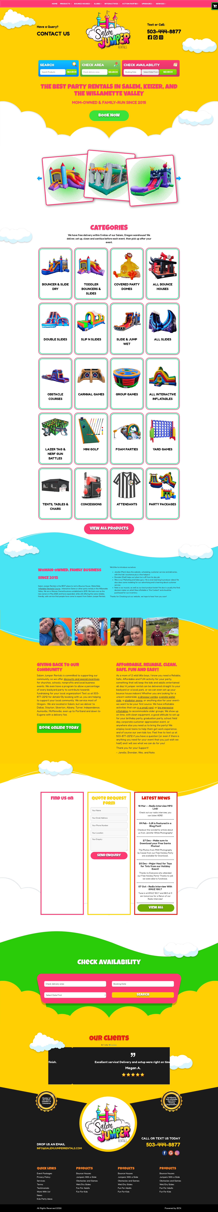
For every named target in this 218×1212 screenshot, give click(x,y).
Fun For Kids (82, 1191)
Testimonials (43, 1188)
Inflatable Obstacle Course (49, 588)
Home (54, 3)
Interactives (111, 3)
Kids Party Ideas (44, 1198)
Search (71, 72)
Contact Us (53, 33)
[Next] (178, 178)
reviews (113, 1045)
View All (156, 908)
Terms (40, 1184)
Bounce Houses (82, 3)
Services (160, 3)
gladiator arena (133, 700)
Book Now (109, 115)
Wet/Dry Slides (83, 1184)
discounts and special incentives (81, 679)
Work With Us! (43, 1191)
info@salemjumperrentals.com (59, 1148)
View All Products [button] (109, 529)
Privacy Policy (43, 1177)
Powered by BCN (173, 1208)
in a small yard (145, 707)
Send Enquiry (109, 855)
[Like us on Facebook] (150, 37)
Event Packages (44, 1173)
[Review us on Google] (155, 37)
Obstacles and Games (87, 1180)
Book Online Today (59, 728)
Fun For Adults (83, 1188)
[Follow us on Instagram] (161, 37)
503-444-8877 (164, 31)
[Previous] (39, 178)
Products (65, 3)
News (39, 1195)
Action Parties (130, 3)
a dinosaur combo (148, 696)
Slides (97, 3)
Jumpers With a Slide (86, 1177)
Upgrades (147, 3)
